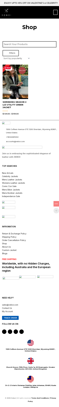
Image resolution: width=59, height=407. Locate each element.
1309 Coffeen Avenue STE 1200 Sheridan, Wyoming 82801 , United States (30, 350)
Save (8, 68)
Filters (12, 53)
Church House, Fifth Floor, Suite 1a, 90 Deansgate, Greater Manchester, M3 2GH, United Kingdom (30, 368)
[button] (55, 12)
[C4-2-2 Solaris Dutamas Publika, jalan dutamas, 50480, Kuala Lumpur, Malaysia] (30, 379)
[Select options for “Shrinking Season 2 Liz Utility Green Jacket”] (26, 88)
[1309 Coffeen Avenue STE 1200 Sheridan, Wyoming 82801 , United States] (30, 342)
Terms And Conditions (40, 398)
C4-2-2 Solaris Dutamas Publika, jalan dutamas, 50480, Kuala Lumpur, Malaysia (30, 386)
